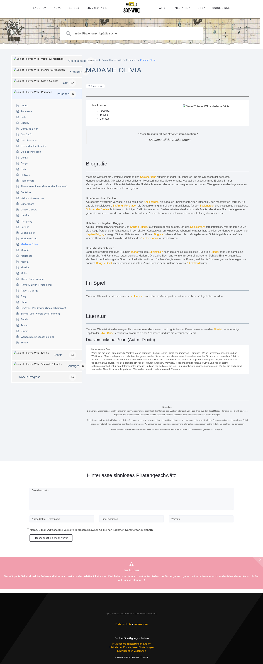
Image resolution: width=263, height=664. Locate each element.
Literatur (104, 118)
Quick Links (221, 8)
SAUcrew (40, 8)
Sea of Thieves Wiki (112, 60)
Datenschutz (123, 624)
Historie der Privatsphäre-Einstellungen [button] (131, 647)
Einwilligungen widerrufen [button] (131, 650)
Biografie (104, 110)
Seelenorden (151, 201)
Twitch (162, 8)
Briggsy (158, 234)
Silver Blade (107, 332)
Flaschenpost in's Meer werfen (51, 537)
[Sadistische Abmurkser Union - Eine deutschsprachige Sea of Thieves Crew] (131, 607)
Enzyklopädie (96, 8)
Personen (131, 60)
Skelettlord (193, 263)
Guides (74, 8)
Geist (109, 263)
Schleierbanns (149, 238)
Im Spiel (104, 114)
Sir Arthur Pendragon (125, 205)
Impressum (141, 624)
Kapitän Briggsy (139, 226)
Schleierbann (197, 226)
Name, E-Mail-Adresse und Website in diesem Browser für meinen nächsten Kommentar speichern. (92, 529)
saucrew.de (92, 60)
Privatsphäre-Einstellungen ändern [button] (131, 643)
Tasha (134, 251)
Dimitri (217, 329)
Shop (201, 8)
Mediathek (183, 8)
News (58, 8)
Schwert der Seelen (97, 209)
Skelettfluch (156, 251)
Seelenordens (148, 176)
